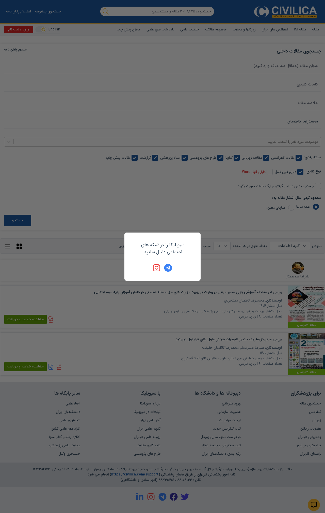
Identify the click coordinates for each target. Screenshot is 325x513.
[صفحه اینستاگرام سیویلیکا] (157, 268)
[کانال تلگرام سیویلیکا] (168, 268)
